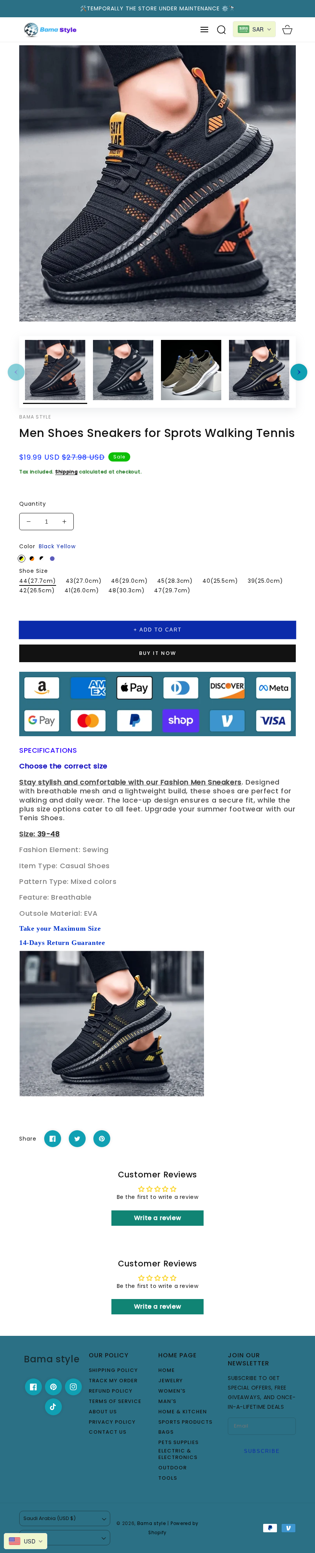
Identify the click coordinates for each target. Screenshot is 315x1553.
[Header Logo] (51, 30)
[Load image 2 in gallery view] (123, 372)
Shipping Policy (113, 1370)
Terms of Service (115, 1401)
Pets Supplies (178, 1442)
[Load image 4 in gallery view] (259, 372)
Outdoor (172, 1468)
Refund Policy (111, 1391)
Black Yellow (21, 558)
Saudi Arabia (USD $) (49, 1518)
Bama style (151, 1523)
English (32, 1537)
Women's (172, 1391)
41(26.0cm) (82, 590)
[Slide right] (298, 372)
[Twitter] (77, 1138)
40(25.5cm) (220, 581)
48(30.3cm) (126, 590)
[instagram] (73, 1386)
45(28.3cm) (175, 581)
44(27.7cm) (37, 581)
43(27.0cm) (84, 581)
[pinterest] (53, 1386)
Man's (167, 1401)
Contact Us (107, 1432)
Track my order (113, 1381)
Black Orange (32, 558)
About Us (103, 1412)
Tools (167, 1478)
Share (27, 1138)
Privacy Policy (112, 1422)
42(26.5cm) (37, 590)
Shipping (66, 471)
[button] (204, 29)
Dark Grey (52, 558)
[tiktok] (53, 1406)
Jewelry (170, 1381)
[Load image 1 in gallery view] (55, 372)
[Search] (221, 30)
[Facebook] (52, 1138)
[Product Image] (157, 183)
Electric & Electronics (177, 1454)
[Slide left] (16, 372)
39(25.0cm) (265, 581)
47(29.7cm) (172, 590)
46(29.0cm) (129, 581)
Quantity (32, 504)
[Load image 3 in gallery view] (191, 372)
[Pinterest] (101, 1138)
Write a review (157, 1217)
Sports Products (185, 1422)
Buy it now (157, 653)
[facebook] (33, 1386)
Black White (42, 558)
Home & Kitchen (182, 1412)
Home (166, 1370)
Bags (166, 1432)
